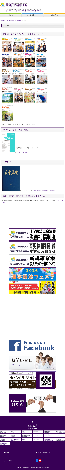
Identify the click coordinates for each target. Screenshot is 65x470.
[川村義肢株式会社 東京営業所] (49, 432)
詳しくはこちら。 (24, 152)
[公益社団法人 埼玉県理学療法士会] (32, 4)
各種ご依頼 (21, 10)
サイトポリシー (9, 460)
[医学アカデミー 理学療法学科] (15, 436)
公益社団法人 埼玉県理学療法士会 (32, 467)
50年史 (53, 190)
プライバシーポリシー (44, 452)
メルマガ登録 (30, 10)
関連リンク (8, 452)
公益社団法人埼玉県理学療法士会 (42, 190)
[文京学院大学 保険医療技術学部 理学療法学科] (49, 436)
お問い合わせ (11, 10)
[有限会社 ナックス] (15, 432)
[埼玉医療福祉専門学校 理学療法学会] (27, 436)
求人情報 (39, 10)
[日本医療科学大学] (38, 436)
